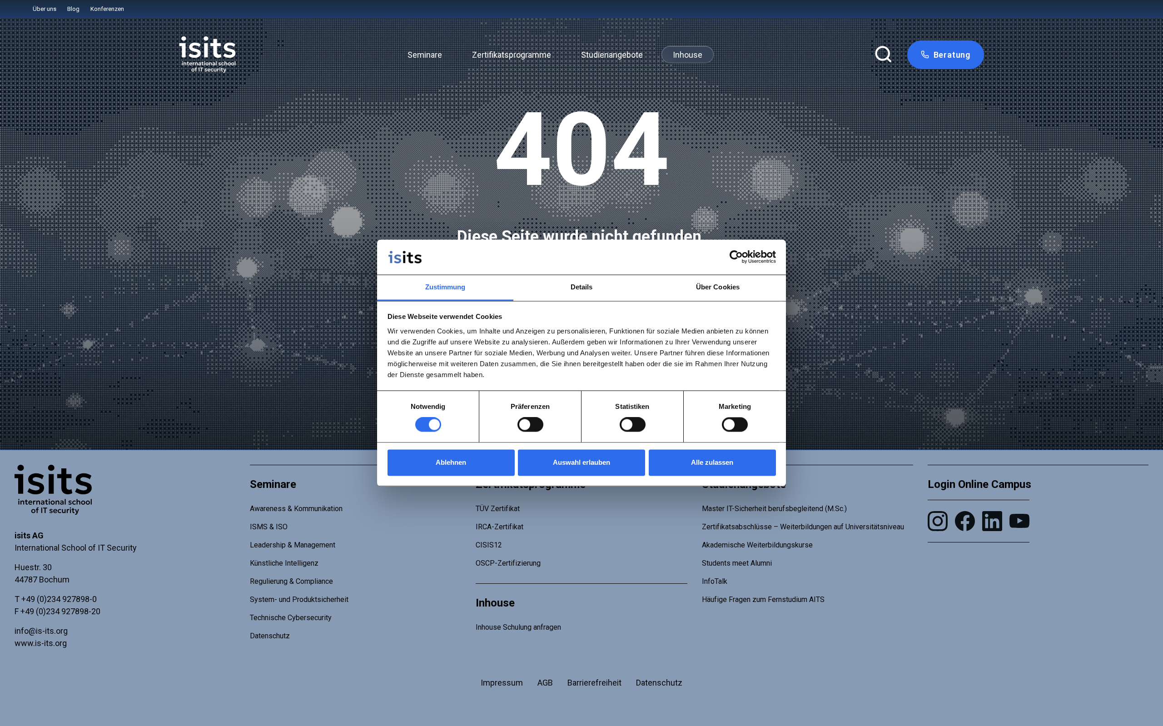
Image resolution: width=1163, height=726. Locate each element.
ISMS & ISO (269, 526)
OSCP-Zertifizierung (508, 563)
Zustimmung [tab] (445, 287)
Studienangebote (612, 55)
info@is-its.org (41, 631)
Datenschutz (270, 636)
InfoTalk (714, 581)
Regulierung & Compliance (291, 581)
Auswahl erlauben (581, 462)
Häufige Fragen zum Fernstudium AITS (763, 599)
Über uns (44, 8)
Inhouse (687, 55)
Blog (73, 8)
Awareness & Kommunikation (296, 508)
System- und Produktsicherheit (299, 599)
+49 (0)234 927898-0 (59, 599)
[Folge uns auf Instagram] (938, 521)
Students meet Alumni (737, 563)
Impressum (502, 682)
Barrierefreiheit (594, 682)
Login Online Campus (979, 484)
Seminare (425, 55)
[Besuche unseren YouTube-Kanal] (1019, 521)
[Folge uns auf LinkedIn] (992, 521)
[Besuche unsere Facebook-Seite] (965, 521)
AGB (545, 682)
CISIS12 (489, 545)
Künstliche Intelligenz (284, 563)
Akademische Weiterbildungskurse (757, 545)
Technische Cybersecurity (291, 617)
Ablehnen (451, 462)
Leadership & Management (292, 545)
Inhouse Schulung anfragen (518, 627)
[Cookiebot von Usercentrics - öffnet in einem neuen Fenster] (736, 257)
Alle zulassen (712, 462)
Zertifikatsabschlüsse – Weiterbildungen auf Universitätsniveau (803, 526)
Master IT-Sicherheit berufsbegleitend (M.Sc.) (774, 508)
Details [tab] (582, 287)
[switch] (530, 425)
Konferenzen (107, 8)
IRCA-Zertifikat (499, 526)
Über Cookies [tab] (718, 287)
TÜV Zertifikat (498, 508)
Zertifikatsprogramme (511, 55)
